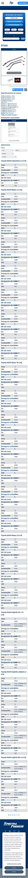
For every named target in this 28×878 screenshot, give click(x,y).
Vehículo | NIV (14, 18)
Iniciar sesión (23, 3)
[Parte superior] (10, 80)
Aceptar (14, 867)
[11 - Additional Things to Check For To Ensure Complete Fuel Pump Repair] (17, 80)
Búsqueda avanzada (14, 24)
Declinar (14, 871)
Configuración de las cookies (14, 863)
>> (19, 815)
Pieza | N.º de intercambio (14, 21)
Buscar (23, 38)
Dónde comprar (18, 90)
